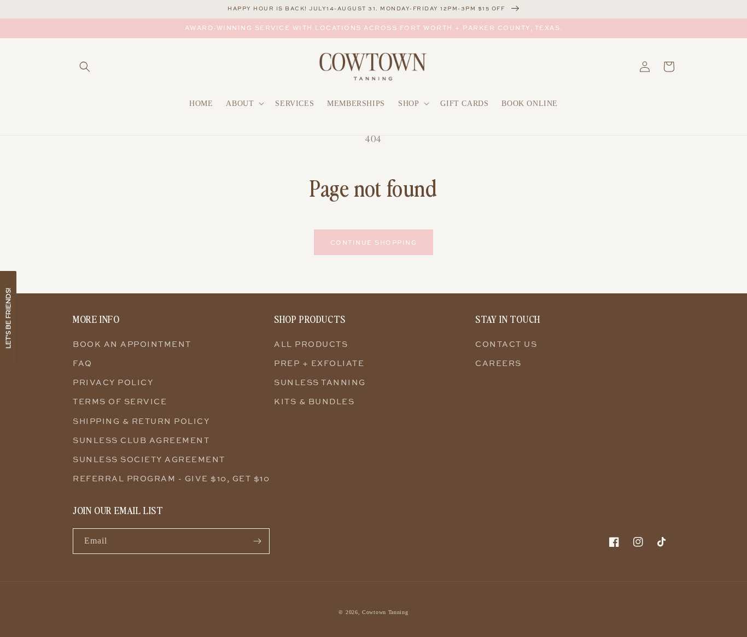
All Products (311, 344)
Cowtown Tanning (385, 612)
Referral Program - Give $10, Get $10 (171, 478)
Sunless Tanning (320, 382)
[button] (85, 67)
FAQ (82, 363)
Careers (498, 363)
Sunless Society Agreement (149, 459)
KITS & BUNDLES (314, 401)
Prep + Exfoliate (319, 363)
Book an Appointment (132, 344)
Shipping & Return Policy (141, 421)
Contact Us (506, 344)
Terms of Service (120, 401)
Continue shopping (373, 242)
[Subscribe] (257, 541)
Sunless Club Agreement (141, 440)
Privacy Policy (113, 382)
